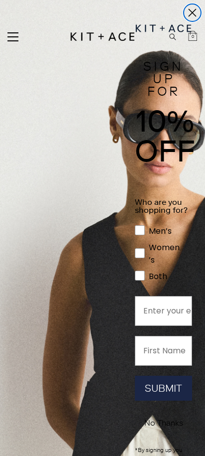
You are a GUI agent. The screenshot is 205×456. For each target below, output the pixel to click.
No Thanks (163, 423)
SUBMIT (163, 388)
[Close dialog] (192, 12)
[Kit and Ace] (102, 36)
